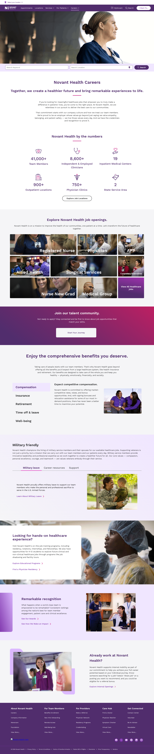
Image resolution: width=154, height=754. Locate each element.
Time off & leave (27, 412)
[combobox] (37, 67)
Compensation (26, 387)
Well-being (23, 421)
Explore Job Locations (77, 198)
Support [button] (74, 467)
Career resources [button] (54, 467)
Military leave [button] (31, 467)
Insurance (23, 395)
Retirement (24, 404)
